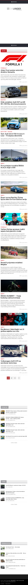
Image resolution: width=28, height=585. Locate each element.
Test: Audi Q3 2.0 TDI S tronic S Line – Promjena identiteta (12, 135)
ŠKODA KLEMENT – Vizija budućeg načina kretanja (11, 297)
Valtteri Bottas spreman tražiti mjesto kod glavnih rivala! (13, 230)
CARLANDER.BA (12, 581)
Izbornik (14, 2)
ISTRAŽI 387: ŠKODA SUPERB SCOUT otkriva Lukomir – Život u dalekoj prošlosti (15, 418)
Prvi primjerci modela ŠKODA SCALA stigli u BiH (12, 166)
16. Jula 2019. (24, 309)
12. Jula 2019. (24, 373)
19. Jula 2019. (24, 242)
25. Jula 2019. (24, 177)
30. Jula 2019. (24, 113)
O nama (2, 583)
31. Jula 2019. (24, 82)
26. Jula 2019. (24, 145)
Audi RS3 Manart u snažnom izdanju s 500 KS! (16, 485)
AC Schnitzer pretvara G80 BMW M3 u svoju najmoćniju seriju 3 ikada (15, 498)
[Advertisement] (14, 27)
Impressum (8, 583)
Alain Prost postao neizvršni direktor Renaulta (12, 71)
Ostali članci (14, 442)
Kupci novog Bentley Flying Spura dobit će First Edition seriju (14, 198)
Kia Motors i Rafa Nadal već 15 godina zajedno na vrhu (12, 330)
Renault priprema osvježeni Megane (12, 263)
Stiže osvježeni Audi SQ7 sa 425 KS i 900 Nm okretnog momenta (13, 103)
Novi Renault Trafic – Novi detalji (13, 547)
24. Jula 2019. (24, 209)
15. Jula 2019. (24, 341)
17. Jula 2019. (24, 276)
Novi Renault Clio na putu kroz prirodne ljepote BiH (16, 436)
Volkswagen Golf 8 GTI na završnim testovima (11, 362)
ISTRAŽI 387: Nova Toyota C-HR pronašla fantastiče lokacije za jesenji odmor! (16, 411)
